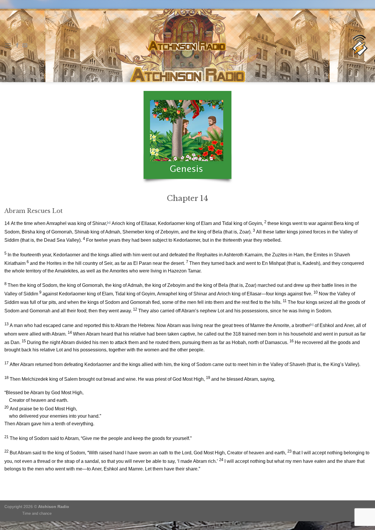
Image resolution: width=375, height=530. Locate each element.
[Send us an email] (25, 45)
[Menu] (7, 45)
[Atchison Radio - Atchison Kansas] (187, 45)
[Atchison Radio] (360, 46)
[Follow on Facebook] (17, 45)
